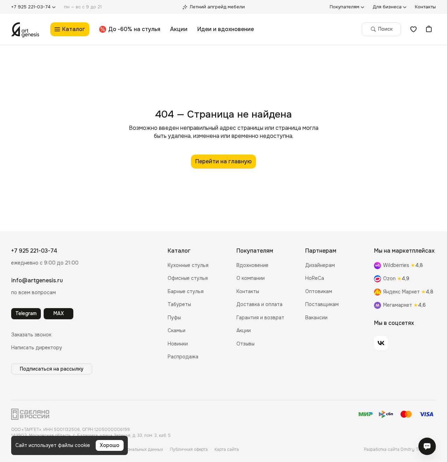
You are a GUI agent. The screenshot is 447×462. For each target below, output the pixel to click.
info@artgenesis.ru (37, 280)
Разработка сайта (400, 449)
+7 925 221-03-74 (34, 250)
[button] (31, 335)
